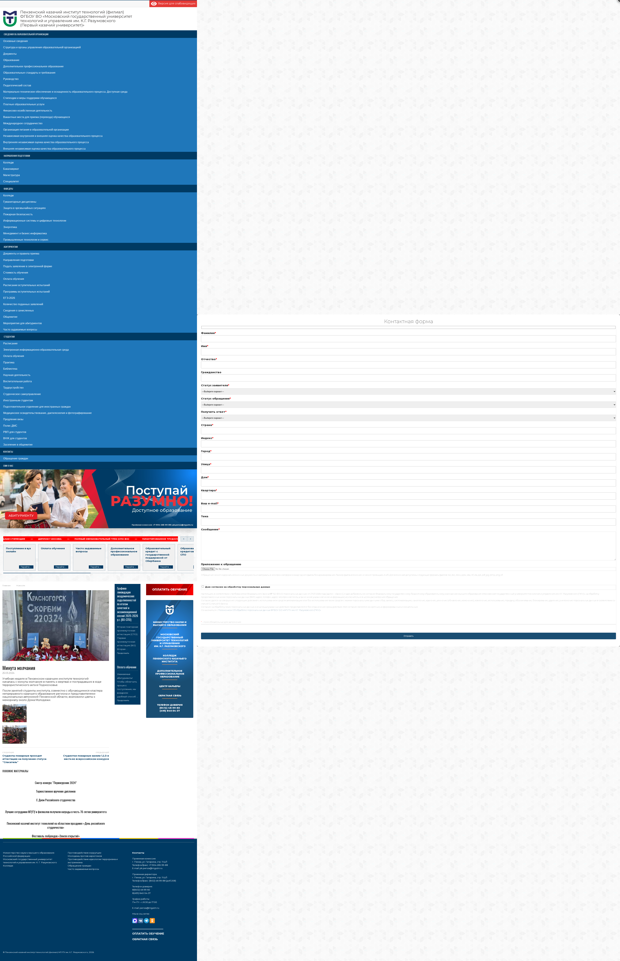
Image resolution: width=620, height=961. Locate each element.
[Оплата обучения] (127, 662)
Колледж (8, 162)
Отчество (209, 359)
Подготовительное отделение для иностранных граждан (37, 406)
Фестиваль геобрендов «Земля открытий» (56, 836)
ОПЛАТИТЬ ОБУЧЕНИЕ (148, 933)
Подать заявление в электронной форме (27, 266)
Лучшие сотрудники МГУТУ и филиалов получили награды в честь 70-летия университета (56, 812)
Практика (8, 362)
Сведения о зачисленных (18, 310)
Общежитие (10, 316)
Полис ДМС (10, 425)
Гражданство (211, 372)
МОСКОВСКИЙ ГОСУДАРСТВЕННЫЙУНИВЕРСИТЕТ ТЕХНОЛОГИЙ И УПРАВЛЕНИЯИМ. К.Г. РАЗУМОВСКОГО (169, 640)
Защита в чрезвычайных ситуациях (24, 208)
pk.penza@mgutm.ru (182, 525)
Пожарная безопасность (18, 214)
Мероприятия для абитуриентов (22, 323)
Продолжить (123, 653)
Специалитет (11, 181)
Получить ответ (214, 411)
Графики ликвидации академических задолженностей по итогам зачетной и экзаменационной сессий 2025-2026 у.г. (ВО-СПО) (127, 604)
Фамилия (208, 333)
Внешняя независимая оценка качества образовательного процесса (44, 148)
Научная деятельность (16, 375)
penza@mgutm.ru (149, 908)
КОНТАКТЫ (8, 451)
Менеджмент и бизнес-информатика (25, 233)
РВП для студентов (14, 432)
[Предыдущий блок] (184, 538)
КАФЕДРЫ (8, 188)
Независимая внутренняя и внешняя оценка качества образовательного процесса (53, 136)
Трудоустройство (13, 387)
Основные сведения (15, 41)
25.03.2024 (8, 673)
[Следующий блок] (190, 538)
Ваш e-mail (210, 503)
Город (206, 451)
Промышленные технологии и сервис (25, 239)
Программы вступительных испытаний (26, 291)
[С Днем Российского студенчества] (27, 794)
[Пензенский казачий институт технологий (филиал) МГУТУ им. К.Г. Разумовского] (67, 18)
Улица (206, 464)
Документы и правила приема (21, 253)
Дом (205, 477)
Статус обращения (216, 398)
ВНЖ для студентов (15, 438)
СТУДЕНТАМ (9, 336)
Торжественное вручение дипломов (55, 791)
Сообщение (210, 529)
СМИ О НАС (8, 465)
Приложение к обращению (221, 564)
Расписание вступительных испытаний (26, 285)
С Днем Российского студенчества (55, 800)
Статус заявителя (215, 385)
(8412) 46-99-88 (157, 880)
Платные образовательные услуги (23, 104)
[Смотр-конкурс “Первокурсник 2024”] (29, 777)
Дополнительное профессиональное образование (33, 66)
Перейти (25, 567)
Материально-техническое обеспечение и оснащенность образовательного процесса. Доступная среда (65, 91)
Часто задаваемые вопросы (20, 329)
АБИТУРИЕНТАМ (11, 246)
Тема (204, 516)
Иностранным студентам (18, 400)
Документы (10, 53)
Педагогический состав (17, 85)
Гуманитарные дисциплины (19, 201)
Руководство (11, 79)
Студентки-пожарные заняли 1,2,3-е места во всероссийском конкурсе (86, 757)
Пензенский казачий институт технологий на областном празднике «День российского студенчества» (56, 825)
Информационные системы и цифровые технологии (34, 220)
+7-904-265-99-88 (162, 525)
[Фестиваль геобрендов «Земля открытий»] (32, 830)
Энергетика (10, 227)
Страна (207, 425)
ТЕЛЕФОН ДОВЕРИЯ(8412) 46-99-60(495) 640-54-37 (170, 707)
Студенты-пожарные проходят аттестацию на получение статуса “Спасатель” (24, 759)
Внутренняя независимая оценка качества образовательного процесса (46, 142)
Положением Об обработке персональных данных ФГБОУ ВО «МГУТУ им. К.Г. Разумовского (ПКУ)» (269, 610)
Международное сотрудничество (22, 123)
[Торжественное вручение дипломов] (28, 786)
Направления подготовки (18, 260)
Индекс (207, 438)
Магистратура (11, 175)
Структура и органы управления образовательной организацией (42, 47)
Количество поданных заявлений (23, 304)
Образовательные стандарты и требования (29, 72)
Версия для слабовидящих (176, 3)
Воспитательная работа (17, 381)
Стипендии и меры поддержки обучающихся (30, 98)
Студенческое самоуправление (22, 394)
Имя (204, 346)
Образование (11, 60)
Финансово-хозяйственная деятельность (27, 110)
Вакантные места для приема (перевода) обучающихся (36, 117)
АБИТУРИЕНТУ (21, 515)
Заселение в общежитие (18, 444)
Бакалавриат (11, 168)
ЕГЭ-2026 (9, 298)
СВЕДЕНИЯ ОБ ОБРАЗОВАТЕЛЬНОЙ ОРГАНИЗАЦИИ (26, 34)
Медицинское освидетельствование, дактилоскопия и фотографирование (47, 413)
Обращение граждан (15, 458)
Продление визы (13, 419)
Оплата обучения (13, 279)
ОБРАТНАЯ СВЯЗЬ (169, 695)
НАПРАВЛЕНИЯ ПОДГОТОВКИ (17, 155)
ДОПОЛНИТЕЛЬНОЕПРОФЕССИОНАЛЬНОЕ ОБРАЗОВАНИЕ (169, 673)
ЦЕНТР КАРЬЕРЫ (169, 686)
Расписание (10, 343)
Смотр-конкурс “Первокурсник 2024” (56, 783)
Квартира (209, 490)
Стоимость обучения (15, 272)
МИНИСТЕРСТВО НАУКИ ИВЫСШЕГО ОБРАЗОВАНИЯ (169, 624)
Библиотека (10, 368)
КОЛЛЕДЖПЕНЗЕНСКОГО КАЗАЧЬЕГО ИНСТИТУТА (169, 658)
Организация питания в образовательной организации (36, 129)
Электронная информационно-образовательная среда (36, 349)
